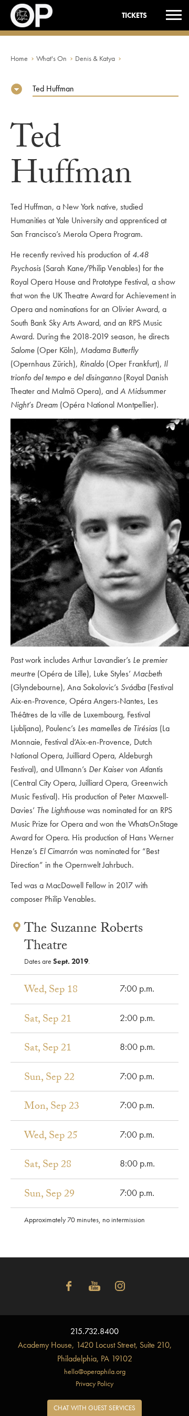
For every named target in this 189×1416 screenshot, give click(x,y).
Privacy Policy (94, 1383)
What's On (51, 58)
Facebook (69, 1286)
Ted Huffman (53, 88)
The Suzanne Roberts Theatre (83, 938)
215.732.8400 (94, 1331)
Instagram (120, 1286)
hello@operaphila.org (94, 1371)
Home (19, 58)
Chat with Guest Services (94, 1407)
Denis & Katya (95, 58)
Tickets (134, 15)
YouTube (94, 1286)
